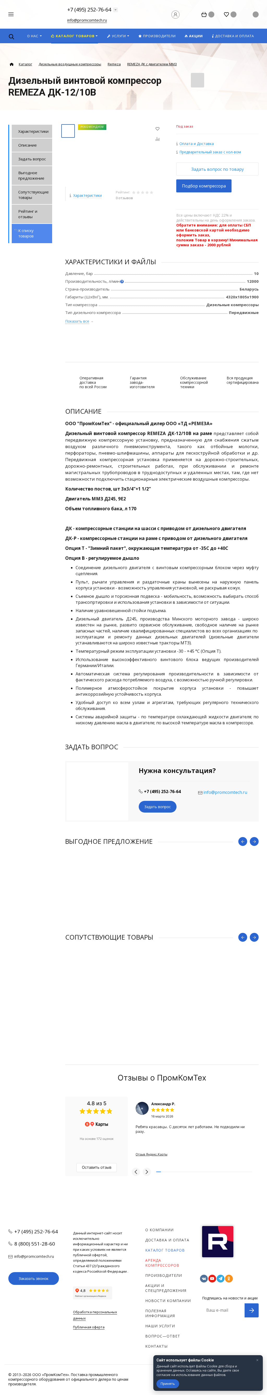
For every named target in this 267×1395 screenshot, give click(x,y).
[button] (136, 1172)
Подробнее (162, 923)
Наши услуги (160, 1325)
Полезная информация (160, 1313)
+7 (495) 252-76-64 (89, 9)
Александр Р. (163, 1104)
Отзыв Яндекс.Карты (151, 1154)
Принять (168, 1383)
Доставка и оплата (167, 1239)
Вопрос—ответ (162, 1336)
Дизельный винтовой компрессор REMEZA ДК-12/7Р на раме (123, 1000)
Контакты (156, 1346)
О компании (159, 1229)
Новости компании (168, 1300)
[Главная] (11, 64)
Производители (163, 1275)
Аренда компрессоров (162, 1263)
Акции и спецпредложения (165, 1288)
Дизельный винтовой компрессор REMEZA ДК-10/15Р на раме (124, 904)
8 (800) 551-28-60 (34, 1243)
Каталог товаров (165, 1250)
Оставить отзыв (96, 1167)
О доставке (30, 308)
